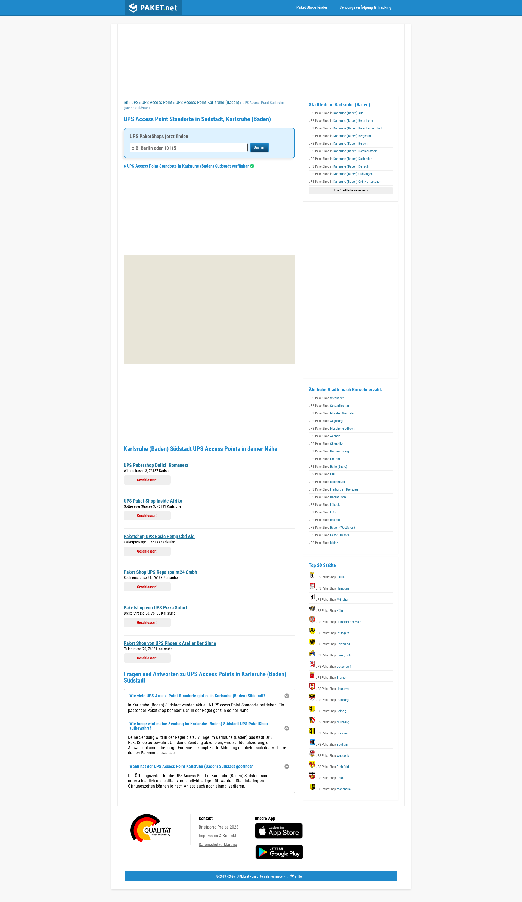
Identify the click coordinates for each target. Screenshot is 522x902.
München (332, 600)
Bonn (330, 778)
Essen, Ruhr (334, 655)
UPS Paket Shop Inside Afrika (153, 501)
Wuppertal (333, 756)
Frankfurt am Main (338, 622)
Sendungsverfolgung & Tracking (365, 7)
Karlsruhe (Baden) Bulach (338, 143)
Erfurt (323, 512)
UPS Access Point (157, 102)
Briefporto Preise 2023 (218, 827)
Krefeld (324, 459)
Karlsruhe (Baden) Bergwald (340, 136)
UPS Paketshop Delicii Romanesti (157, 465)
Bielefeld (332, 767)
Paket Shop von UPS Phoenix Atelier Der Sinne (170, 643)
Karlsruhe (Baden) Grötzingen (341, 174)
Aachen (324, 436)
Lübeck (324, 505)
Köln (329, 611)
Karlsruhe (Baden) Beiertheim (341, 121)
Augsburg (326, 421)
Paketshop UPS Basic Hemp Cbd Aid (159, 536)
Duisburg (332, 700)
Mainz (323, 543)
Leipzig (331, 711)
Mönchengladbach (332, 428)
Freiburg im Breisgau (333, 489)
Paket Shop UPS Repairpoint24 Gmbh (160, 572)
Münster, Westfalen (332, 413)
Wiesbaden (326, 398)
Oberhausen (327, 497)
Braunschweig (329, 451)
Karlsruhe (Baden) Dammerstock (343, 151)
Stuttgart (332, 633)
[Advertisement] (209, 212)
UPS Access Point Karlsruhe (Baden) (207, 102)
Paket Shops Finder (311, 7)
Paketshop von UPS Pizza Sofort (155, 607)
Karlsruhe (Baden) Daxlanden (340, 159)
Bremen (331, 678)
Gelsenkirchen (329, 406)
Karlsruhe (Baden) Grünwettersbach (345, 182)
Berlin (330, 577)
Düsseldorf (333, 666)
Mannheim (333, 789)
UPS (134, 102)
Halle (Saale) (328, 467)
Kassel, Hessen (329, 535)
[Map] (209, 309)
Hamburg (332, 588)
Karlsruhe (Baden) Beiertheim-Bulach (346, 128)
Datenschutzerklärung (218, 844)
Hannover (332, 689)
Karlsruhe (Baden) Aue (336, 113)
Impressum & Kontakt (217, 835)
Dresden (332, 733)
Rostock (324, 520)
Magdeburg (327, 482)
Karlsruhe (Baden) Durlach (339, 166)
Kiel (322, 474)
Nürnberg (332, 722)
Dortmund (333, 644)
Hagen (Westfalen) (332, 527)
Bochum (332, 744)
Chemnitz (326, 444)
